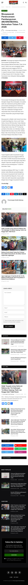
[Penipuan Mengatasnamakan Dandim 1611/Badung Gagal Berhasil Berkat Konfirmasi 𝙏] (5, 342)
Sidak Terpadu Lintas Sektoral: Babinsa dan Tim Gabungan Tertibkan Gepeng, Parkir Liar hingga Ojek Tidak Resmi (13, 230)
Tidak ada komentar (20, 32)
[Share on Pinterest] (19, 37)
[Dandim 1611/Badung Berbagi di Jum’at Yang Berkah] (5, 359)
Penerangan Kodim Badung (11, 30)
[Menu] (2, 2)
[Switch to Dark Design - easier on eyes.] (23, 2)
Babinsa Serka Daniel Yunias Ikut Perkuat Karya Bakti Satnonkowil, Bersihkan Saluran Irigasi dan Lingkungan (13, 254)
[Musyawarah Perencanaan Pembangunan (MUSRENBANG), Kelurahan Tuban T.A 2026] (14, 49)
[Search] (26, 2)
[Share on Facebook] (5, 37)
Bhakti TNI (4, 10)
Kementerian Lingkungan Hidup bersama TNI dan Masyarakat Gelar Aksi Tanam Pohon (18, 351)
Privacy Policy (13, 560)
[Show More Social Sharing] (25, 37)
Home (11, 577)
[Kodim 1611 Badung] (13, 2)
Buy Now (16, 577)
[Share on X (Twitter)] (12, 37)
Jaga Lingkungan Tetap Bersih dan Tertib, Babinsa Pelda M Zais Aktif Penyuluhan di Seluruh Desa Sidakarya (13, 277)
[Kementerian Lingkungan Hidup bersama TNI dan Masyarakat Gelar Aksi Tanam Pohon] (5, 351)
